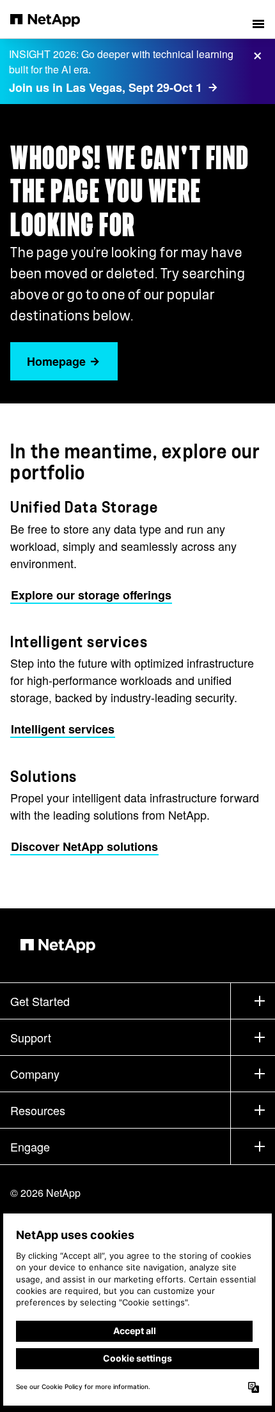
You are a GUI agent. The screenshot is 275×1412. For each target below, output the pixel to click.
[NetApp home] (53, 19)
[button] (258, 19)
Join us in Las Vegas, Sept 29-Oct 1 (105, 87)
